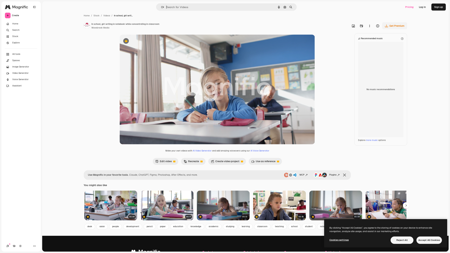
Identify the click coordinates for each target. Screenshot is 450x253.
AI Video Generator (202, 150)
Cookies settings (339, 239)
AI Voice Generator (259, 150)
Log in (422, 7)
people (115, 226)
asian (102, 226)
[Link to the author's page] (87, 26)
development (132, 226)
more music (372, 140)
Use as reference (263, 162)
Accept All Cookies (429, 240)
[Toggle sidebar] (34, 7)
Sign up (438, 7)
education (178, 226)
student (309, 226)
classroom (262, 226)
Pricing (409, 7)
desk (89, 226)
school (294, 226)
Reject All (402, 240)
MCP (302, 174)
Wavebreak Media (100, 27)
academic (213, 226)
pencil (150, 226)
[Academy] (14, 246)
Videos (106, 15)
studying (230, 226)
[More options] (369, 25)
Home (87, 15)
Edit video (163, 162)
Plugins (332, 174)
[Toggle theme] (20, 246)
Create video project (225, 162)
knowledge (196, 226)
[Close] (344, 175)
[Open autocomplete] (161, 7)
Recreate (191, 162)
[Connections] (8, 246)
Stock (96, 15)
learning (246, 226)
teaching (279, 226)
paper (163, 226)
